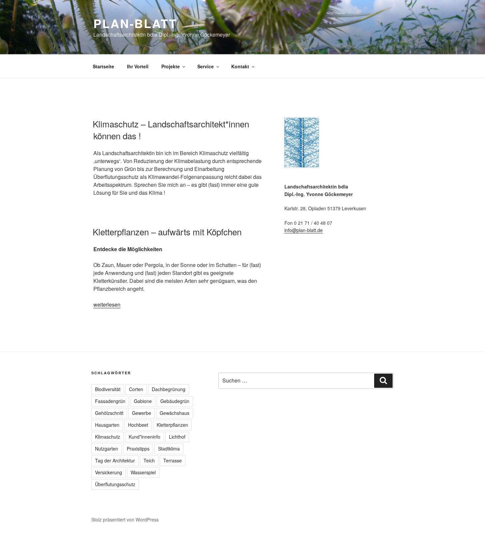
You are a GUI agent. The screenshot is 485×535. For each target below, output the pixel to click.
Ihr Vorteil (137, 66)
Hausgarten (107, 424)
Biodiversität (107, 389)
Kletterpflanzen (172, 424)
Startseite (103, 66)
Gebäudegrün (174, 401)
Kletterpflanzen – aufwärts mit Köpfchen (167, 231)
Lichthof (177, 436)
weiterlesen (106, 304)
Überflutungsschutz (115, 484)
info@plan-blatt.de (303, 230)
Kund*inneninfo (144, 436)
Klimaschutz (107, 436)
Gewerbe (141, 413)
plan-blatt (135, 23)
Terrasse (172, 460)
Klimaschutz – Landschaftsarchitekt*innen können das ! (171, 129)
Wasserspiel (143, 472)
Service (205, 66)
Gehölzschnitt (109, 413)
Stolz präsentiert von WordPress (125, 519)
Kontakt (240, 66)
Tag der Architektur (115, 460)
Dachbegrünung (168, 389)
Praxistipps (138, 448)
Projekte (170, 66)
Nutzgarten (106, 448)
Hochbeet (138, 424)
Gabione (143, 401)
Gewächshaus (174, 413)
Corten (136, 389)
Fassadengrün (110, 401)
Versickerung (108, 472)
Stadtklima (169, 448)
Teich (149, 460)
